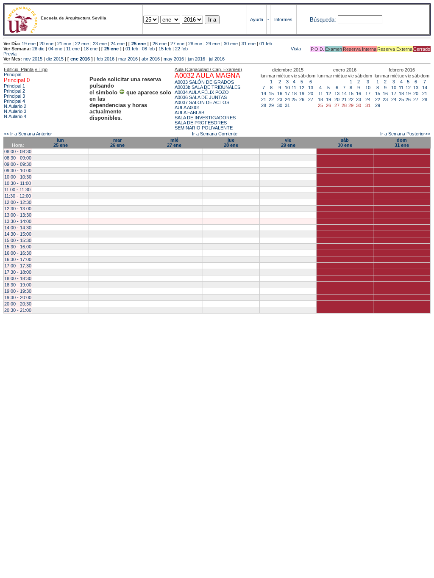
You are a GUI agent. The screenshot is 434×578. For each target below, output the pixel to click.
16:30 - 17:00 (17, 259)
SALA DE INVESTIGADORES (205, 117)
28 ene (195, 43)
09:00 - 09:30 (17, 164)
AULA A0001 (187, 107)
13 (310, 87)
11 (294, 87)
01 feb (265, 43)
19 (301, 93)
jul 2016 (217, 58)
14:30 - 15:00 (17, 234)
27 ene (177, 43)
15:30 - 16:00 (17, 246)
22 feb (181, 48)
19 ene (29, 43)
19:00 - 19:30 (17, 291)
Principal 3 (14, 96)
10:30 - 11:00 (17, 183)
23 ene (100, 43)
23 (279, 99)
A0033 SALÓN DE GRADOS (204, 82)
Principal (12, 74)
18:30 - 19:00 (17, 284)
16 (279, 93)
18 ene (90, 48)
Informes (283, 19)
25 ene (138, 43)
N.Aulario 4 (15, 116)
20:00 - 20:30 (17, 303)
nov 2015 (32, 58)
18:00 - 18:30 (17, 278)
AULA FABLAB (189, 112)
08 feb (148, 48)
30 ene (231, 43)
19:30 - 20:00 (17, 297)
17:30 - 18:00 (17, 272)
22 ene (82, 43)
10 (287, 87)
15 (271, 93)
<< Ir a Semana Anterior (28, 133)
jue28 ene (231, 143)
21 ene (64, 43)
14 (263, 93)
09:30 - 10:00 (17, 170)
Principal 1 (14, 85)
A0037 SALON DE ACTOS (202, 102)
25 (294, 99)
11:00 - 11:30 (17, 189)
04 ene (55, 48)
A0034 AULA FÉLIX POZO (202, 92)
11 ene (73, 48)
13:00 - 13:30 (17, 214)
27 (310, 99)
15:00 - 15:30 (17, 240)
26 (301, 99)
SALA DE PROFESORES (201, 122)
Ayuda (256, 19)
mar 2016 (128, 58)
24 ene (118, 43)
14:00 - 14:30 (17, 227)
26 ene (160, 43)
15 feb (165, 48)
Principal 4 (14, 101)
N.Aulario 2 (15, 106)
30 (279, 105)
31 (287, 105)
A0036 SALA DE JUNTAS (201, 97)
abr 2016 (151, 58)
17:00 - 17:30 (17, 265)
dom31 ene (402, 143)
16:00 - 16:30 (17, 253)
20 (310, 93)
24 (287, 99)
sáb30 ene (345, 143)
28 (263, 105)
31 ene (249, 43)
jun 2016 (196, 58)
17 (287, 93)
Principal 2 (14, 91)
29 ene (213, 43)
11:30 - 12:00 (17, 195)
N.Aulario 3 (15, 111)
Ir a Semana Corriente (214, 133)
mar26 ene (117, 143)
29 (271, 105)
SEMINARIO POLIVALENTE (204, 127)
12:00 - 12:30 (17, 202)
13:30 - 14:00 (17, 221)
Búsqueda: (323, 20)
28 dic (38, 48)
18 (294, 93)
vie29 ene (288, 143)
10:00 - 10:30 (17, 176)
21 (263, 99)
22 (271, 99)
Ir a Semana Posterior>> (405, 133)
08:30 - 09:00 (17, 157)
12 (301, 87)
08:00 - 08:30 (17, 151)
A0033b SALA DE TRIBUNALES (207, 87)
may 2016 (174, 58)
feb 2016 (105, 58)
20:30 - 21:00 (17, 310)
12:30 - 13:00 (17, 208)
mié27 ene (174, 143)
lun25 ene (60, 143)
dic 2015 (55, 58)
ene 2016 (80, 58)
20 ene (46, 43)
